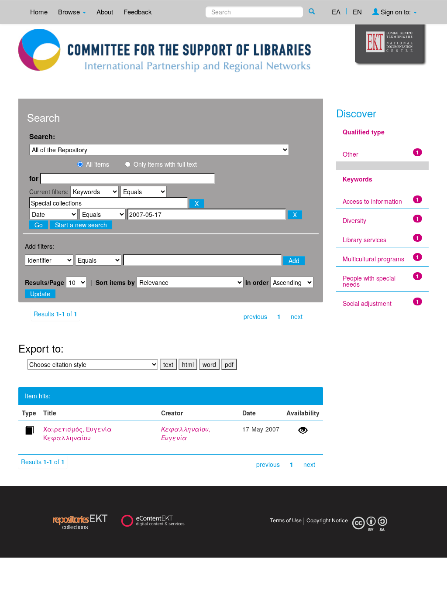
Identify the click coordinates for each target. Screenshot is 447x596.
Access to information (372, 201)
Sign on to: (396, 11)
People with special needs (369, 281)
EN (357, 11)
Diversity (354, 220)
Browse (70, 11)
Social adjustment (367, 303)
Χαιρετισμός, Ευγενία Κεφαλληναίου (77, 433)
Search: (42, 136)
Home (39, 11)
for (33, 178)
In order (256, 282)
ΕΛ (336, 11)
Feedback (138, 11)
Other (350, 154)
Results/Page (44, 282)
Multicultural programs (373, 258)
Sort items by (115, 282)
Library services (364, 239)
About (104, 11)
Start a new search (81, 224)
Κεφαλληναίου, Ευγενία (185, 433)
